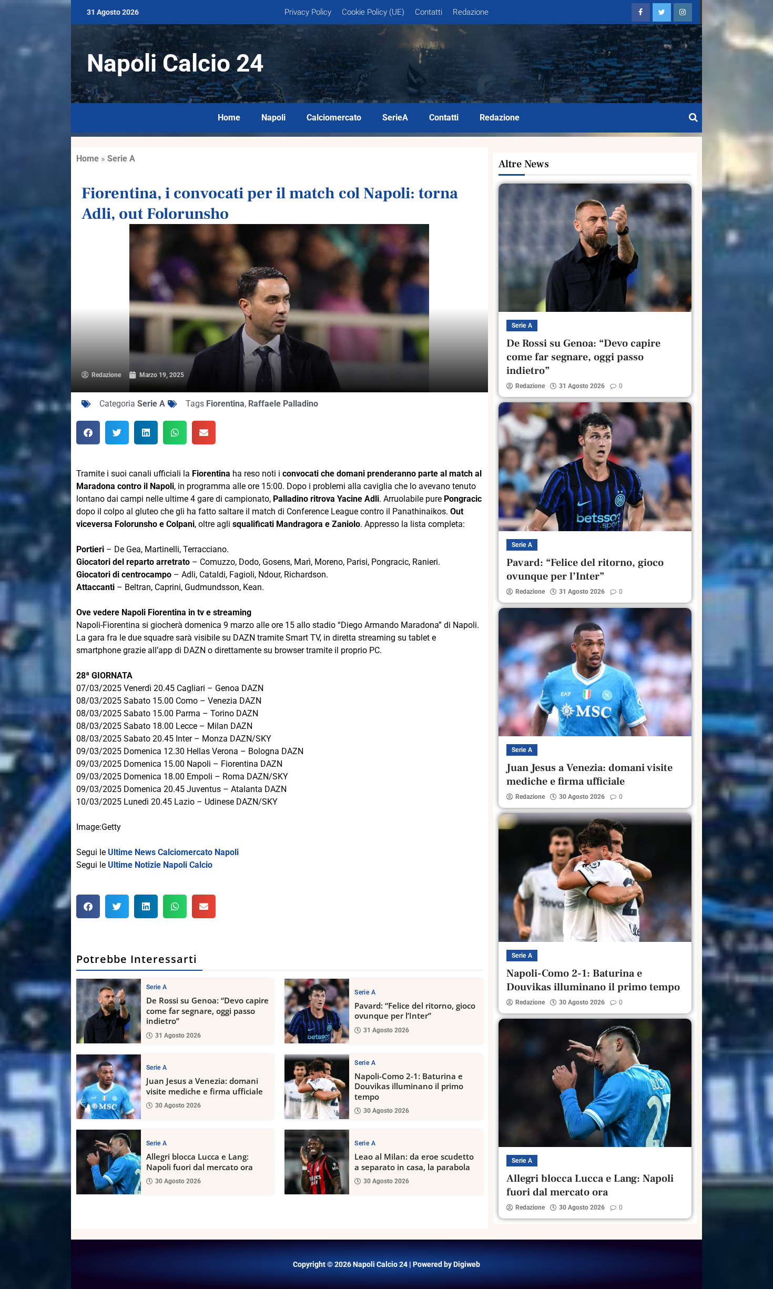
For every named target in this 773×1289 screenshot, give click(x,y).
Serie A (121, 159)
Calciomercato (334, 118)
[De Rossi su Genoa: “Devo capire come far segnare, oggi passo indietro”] (108, 1011)
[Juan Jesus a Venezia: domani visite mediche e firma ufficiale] (108, 1086)
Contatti (428, 12)
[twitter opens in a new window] (662, 12)
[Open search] (693, 118)
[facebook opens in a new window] (641, 12)
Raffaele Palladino (283, 404)
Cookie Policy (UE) (373, 12)
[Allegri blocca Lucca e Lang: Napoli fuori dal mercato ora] (108, 1162)
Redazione (471, 12)
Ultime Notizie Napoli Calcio (160, 865)
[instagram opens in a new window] (683, 12)
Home (229, 118)
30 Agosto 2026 (178, 1105)
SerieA (395, 118)
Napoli (273, 118)
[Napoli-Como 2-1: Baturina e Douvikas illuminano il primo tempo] (316, 1086)
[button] (88, 432)
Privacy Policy (307, 12)
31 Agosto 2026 (178, 1035)
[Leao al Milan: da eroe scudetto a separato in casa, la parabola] (316, 1162)
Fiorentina (225, 404)
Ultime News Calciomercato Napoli (173, 852)
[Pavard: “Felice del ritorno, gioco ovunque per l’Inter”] (316, 1011)
